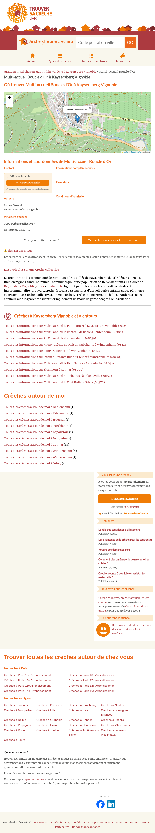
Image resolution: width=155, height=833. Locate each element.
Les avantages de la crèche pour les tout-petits (125, 539)
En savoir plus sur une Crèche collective (31, 269)
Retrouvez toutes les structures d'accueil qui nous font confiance (131, 629)
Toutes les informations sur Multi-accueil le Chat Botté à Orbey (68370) (54, 382)
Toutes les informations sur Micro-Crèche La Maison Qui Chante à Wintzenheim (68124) (66, 344)
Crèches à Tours (14, 739)
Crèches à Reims (15, 719)
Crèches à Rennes (80, 719)
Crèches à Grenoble (49, 719)
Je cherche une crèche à (51, 41)
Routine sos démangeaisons (114, 549)
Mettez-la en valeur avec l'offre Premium (113, 240)
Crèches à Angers (112, 719)
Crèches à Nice (78, 710)
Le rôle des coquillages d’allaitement (119, 529)
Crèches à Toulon (47, 730)
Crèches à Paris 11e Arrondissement (27, 685)
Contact (145, 822)
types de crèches (34, 779)
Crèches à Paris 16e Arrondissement (92, 690)
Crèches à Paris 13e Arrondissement (27, 680)
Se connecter (132, 507)
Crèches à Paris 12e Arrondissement (92, 685)
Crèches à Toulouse (16, 705)
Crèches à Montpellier (18, 710)
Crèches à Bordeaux (49, 705)
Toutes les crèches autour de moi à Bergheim (35, 438)
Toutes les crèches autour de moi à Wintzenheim (38, 451)
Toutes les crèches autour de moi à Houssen (34, 419)
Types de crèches (59, 61)
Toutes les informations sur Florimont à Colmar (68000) (43, 369)
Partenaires (62, 826)
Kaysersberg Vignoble (19, 286)
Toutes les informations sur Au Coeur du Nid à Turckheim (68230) (50, 338)
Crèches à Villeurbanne (116, 725)
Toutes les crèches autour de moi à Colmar (33, 444)
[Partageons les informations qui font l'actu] (100, 804)
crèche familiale (130, 597)
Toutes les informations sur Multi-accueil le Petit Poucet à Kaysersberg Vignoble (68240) (67, 326)
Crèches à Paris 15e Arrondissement (27, 675)
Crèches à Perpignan (17, 725)
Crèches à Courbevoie (83, 725)
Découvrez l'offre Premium (136, 513)
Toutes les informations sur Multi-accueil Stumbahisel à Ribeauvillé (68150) (58, 376)
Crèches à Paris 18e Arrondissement (92, 675)
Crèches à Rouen (15, 730)
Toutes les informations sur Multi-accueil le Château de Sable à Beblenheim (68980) (63, 332)
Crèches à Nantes (112, 705)
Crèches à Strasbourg (83, 705)
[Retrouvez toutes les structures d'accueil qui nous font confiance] (103, 630)
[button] (77, 118)
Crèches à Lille (45, 710)
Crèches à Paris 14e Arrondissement (27, 690)
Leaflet (125, 152)
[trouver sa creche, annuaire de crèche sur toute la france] (28, 13)
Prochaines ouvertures (91, 61)
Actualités (122, 61)
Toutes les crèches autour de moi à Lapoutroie (36, 432)
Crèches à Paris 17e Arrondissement (92, 680)
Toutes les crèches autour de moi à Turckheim (36, 426)
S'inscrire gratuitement (124, 498)
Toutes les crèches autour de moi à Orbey (32, 463)
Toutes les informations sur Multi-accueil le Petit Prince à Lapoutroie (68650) (59, 363)
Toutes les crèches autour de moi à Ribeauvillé (36, 413)
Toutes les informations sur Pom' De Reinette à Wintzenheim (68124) (53, 351)
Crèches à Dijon (46, 725)
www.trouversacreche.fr (47, 822)
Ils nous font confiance (86, 826)
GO (130, 42)
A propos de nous (102, 822)
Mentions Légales (127, 822)
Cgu (86, 822)
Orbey (40, 286)
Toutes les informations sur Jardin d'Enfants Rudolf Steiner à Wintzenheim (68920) (62, 357)
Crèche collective (108, 597)
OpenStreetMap (136, 152)
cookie (77, 822)
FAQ (67, 822)
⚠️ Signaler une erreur (18, 250)
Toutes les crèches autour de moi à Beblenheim (37, 407)
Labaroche (56, 286)
